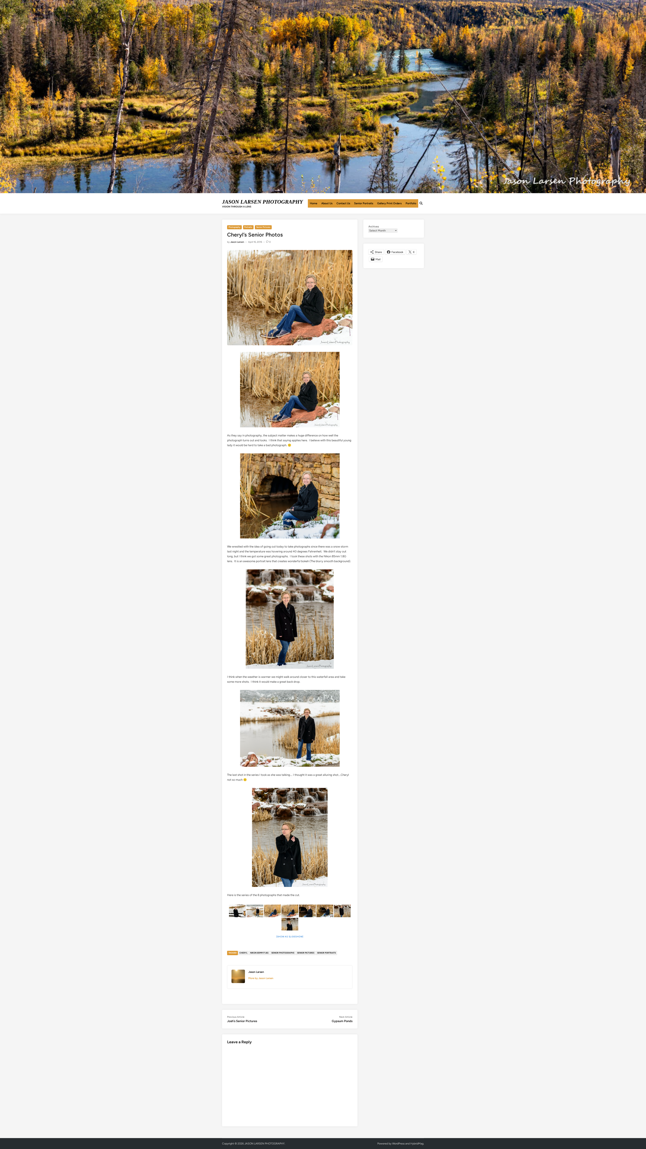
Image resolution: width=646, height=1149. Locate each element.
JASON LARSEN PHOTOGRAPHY (262, 202)
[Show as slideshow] (289, 936)
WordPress (398, 1143)
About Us (326, 203)
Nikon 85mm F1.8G (259, 953)
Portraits (248, 227)
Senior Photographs (282, 953)
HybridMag (416, 1143)
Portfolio (411, 203)
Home (313, 203)
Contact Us (343, 203)
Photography (234, 227)
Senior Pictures (263, 227)
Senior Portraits (363, 203)
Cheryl (243, 953)
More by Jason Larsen (260, 978)
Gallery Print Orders (389, 203)
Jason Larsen (237, 242)
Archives (373, 226)
